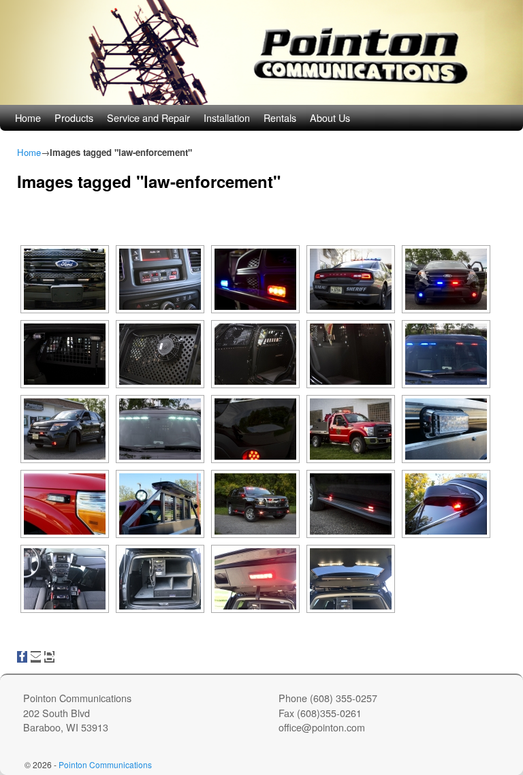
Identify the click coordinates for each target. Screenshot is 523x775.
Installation (227, 117)
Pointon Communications (105, 764)
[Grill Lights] (65, 279)
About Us (330, 117)
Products (73, 117)
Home (28, 117)
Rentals (280, 117)
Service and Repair (148, 117)
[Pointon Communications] (261, 52)
